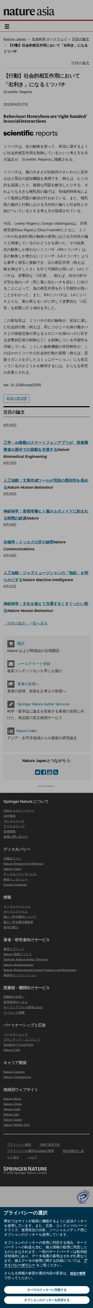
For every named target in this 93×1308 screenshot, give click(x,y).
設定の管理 (77, 1273)
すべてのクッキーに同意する (47, 1290)
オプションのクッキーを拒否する (47, 1300)
